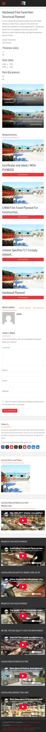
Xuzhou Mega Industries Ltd (21, 725)
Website (5, 391)
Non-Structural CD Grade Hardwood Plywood (24, 728)
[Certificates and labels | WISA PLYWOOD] (23, 150)
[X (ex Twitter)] (7, 447)
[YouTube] (11, 447)
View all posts (38, 308)
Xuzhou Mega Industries (31, 722)
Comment (6, 348)
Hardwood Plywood (13, 292)
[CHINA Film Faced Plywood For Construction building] (23, 193)
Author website (25, 308)
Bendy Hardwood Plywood (12, 730)
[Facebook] (3, 447)
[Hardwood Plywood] (23, 278)
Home (5, 728)
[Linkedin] (29, 447)
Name (5, 370)
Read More (24, 175)
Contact (31, 730)
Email (5, 381)
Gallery (25, 730)
